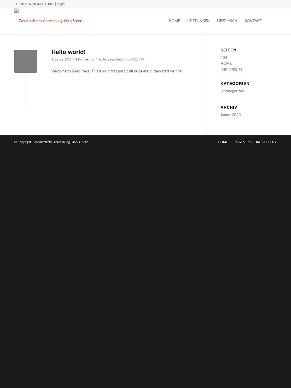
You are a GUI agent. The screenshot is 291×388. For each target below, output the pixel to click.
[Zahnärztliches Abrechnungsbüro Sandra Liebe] (52, 21)
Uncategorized (112, 59)
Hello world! (68, 52)
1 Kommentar (85, 59)
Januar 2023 (231, 115)
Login (61, 4)
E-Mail (49, 4)
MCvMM (138, 59)
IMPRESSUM (231, 70)
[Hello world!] (25, 61)
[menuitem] (174, 21)
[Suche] (271, 21)
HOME (226, 64)
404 (224, 58)
